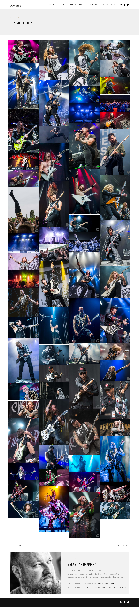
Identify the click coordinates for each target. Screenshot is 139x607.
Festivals (83, 4)
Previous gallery (18, 545)
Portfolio (52, 4)
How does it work (107, 4)
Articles (93, 4)
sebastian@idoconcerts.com (114, 588)
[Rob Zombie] (54, 509)
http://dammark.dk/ (106, 584)
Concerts (72, 4)
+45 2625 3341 (93, 588)
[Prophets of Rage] (54, 373)
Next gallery (122, 545)
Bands (62, 4)
